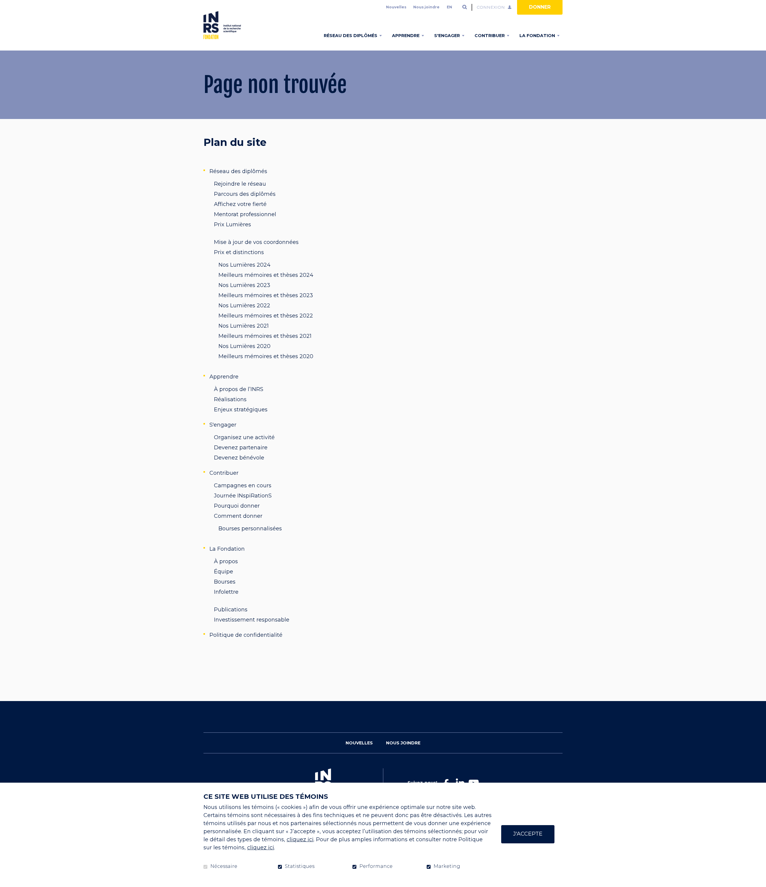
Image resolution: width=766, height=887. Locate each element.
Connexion (491, 7)
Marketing (447, 866)
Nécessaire (223, 866)
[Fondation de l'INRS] (222, 25)
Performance (376, 866)
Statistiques (299, 866)
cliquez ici (300, 839)
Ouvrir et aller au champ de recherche (464, 7)
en (449, 7)
